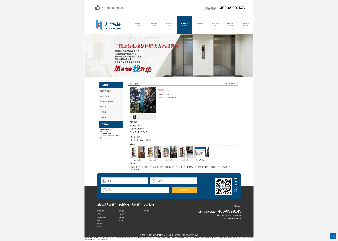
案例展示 (169, 24)
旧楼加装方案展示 (106, 91)
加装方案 (166, 94)
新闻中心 (154, 24)
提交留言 (184, 190)
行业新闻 (124, 204)
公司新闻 (121, 211)
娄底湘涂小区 (192, 167)
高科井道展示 (104, 96)
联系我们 (230, 24)
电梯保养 (103, 112)
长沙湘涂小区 (146, 167)
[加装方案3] (169, 157)
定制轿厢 (103, 117)
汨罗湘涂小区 (225, 167)
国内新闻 (121, 217)
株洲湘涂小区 (135, 169)
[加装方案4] (185, 157)
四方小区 (140, 137)
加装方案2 (153, 160)
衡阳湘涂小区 (169, 167)
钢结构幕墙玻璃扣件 (106, 101)
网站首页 (138, 24)
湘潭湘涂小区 (214, 167)
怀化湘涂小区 (180, 167)
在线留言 (245, 24)
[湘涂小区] (143, 113)
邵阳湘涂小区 (203, 167)
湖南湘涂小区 (135, 167)
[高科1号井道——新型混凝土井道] (201, 157)
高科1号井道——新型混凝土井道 (202, 160)
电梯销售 (103, 107)
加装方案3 (169, 160)
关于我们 (215, 24)
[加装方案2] (153, 157)
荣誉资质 (200, 24)
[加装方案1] (137, 157)
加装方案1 (137, 160)
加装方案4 (186, 160)
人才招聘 (149, 204)
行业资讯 (121, 214)
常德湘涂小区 (158, 167)
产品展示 (184, 24)
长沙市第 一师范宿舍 (144, 140)
